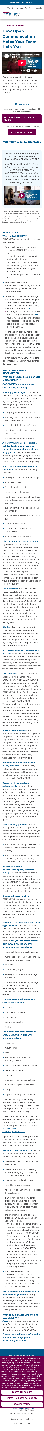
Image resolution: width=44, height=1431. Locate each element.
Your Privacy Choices (22, 1423)
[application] (22, 63)
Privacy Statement (28, 1387)
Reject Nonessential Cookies (22, 1398)
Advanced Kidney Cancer (19, 2)
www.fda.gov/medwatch (13, 1131)
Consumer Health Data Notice (22, 1419)
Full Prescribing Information (22, 1355)
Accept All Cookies (22, 1392)
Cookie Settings (21, 1404)
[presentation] (40, 14)
